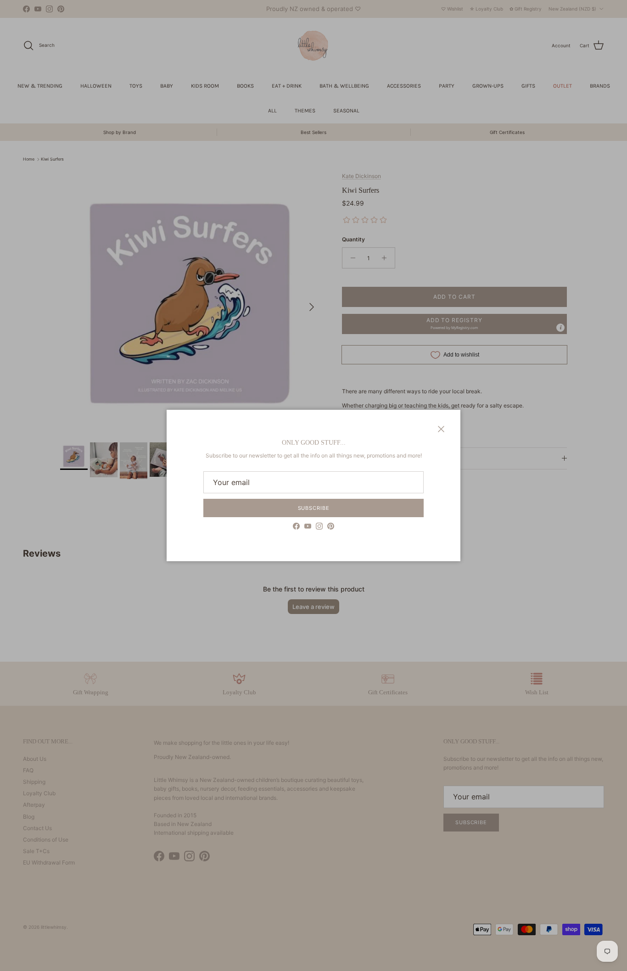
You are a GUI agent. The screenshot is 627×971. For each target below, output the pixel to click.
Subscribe (314, 508)
